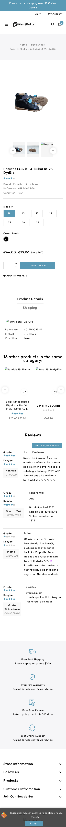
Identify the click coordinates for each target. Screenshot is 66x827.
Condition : (10, 192)
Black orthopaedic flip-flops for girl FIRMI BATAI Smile (17, 405)
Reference (9, 188)
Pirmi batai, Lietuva (25, 184)
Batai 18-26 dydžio (48, 405)
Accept (34, 823)
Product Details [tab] (30, 299)
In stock (9, 333)
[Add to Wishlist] (24, 392)
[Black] (17, 422)
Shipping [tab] (30, 307)
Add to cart (38, 265)
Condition (11, 338)
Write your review (47, 445)
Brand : (8, 184)
